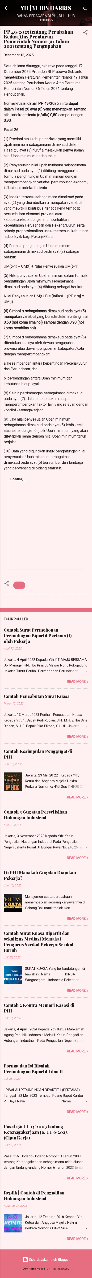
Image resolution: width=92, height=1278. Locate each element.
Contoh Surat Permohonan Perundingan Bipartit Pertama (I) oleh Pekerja (38, 635)
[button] (85, 33)
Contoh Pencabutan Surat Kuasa (37, 696)
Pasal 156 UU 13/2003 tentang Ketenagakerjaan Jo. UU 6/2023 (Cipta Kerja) (36, 1132)
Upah (19, 585)
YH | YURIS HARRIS (46, 8)
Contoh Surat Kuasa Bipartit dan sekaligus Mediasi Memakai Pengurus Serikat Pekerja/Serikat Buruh (38, 941)
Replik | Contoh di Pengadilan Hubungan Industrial (34, 1195)
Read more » (77, 681)
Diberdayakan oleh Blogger (49, 1259)
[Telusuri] (85, 9)
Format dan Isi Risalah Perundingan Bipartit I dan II (33, 1068)
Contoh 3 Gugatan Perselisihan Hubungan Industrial (35, 814)
